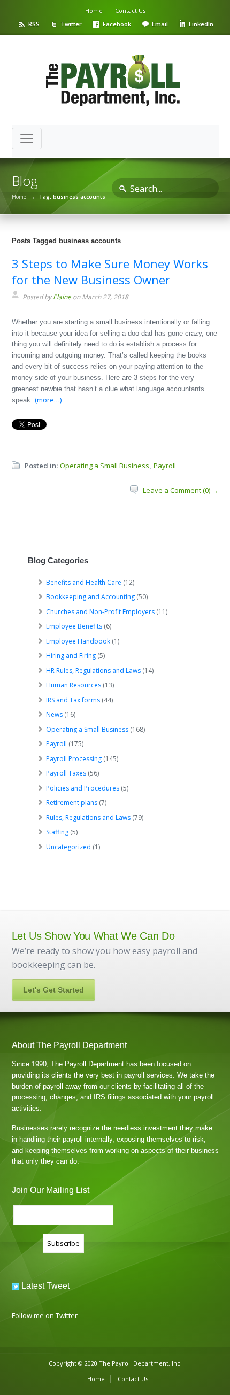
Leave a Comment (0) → (181, 490)
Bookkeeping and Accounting (90, 596)
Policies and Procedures (82, 788)
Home (94, 10)
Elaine (62, 296)
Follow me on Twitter (45, 1315)
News (54, 714)
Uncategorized (68, 846)
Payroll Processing (74, 758)
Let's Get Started (53, 990)
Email (160, 24)
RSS (34, 24)
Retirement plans (71, 802)
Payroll (165, 465)
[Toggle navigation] (27, 138)
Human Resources (73, 684)
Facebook (117, 24)
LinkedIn (201, 24)
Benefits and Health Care (83, 582)
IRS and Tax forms (73, 699)
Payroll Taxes (66, 773)
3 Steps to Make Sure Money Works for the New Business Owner (110, 271)
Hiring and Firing (71, 655)
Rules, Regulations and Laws (88, 817)
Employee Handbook (78, 641)
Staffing (57, 831)
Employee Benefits (74, 626)
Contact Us (130, 10)
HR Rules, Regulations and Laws (93, 670)
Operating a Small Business (104, 465)
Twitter (71, 24)
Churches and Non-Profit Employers (100, 611)
